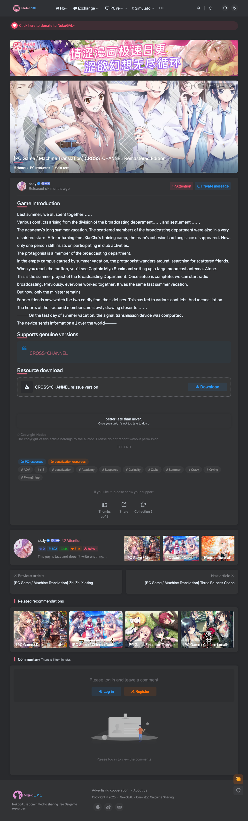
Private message (215, 186)
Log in (109, 691)
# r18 (41, 469)
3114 (77, 548)
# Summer (173, 469)
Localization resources (70, 461)
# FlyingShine (30, 477)
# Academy (86, 469)
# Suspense (110, 469)
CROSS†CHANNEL (49, 353)
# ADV (25, 469)
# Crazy (193, 469)
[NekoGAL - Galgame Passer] (27, 795)
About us (140, 790)
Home (21, 168)
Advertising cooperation (110, 790)
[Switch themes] (238, 790)
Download (209, 386)
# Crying (212, 469)
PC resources (40, 168)
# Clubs (153, 469)
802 (54, 548)
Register (142, 691)
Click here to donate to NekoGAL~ (47, 25)
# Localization (61, 469)
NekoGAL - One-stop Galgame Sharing (147, 797)
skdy (32, 183)
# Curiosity (133, 469)
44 (66, 548)
